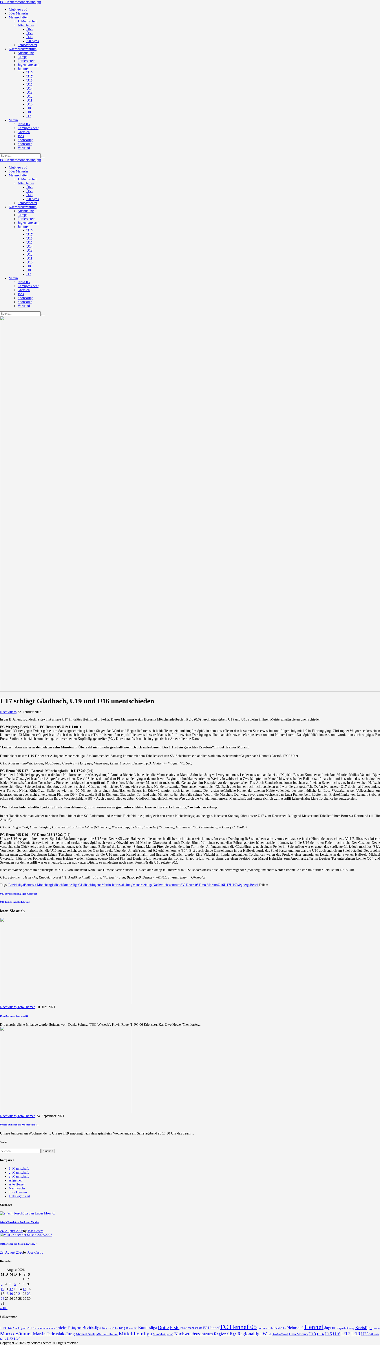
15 (24, 1289)
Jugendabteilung (345, 1328)
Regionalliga (225, 1333)
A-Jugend (20, 1328)
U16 (221, 885)
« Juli (3, 1308)
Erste (174, 1327)
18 (7, 1294)
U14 (320, 1334)
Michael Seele (85, 1334)
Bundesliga (70, 885)
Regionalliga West (255, 1333)
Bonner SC (131, 1328)
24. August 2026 (11, 1231)
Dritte (163, 1327)
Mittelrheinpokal (163, 1334)
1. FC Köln (7, 1328)
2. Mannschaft (19, 1172)
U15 (328, 1334)
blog (122, 1328)
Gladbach (85, 885)
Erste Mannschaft (191, 1328)
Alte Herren (17, 1184)
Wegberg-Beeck (247, 885)
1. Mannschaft (19, 1168)
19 (11, 1294)
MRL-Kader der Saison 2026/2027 (18, 1243)
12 (11, 1289)
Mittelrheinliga (142, 885)
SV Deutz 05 (189, 885)
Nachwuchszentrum (166, 885)
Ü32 (10, 1339)
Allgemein (16, 1180)
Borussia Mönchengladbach (43, 885)
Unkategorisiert (19, 1196)
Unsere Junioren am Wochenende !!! (19, 1124)
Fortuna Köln (266, 1328)
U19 (233, 885)
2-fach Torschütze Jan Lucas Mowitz (19, 1222)
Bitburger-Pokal (110, 1328)
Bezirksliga (16, 885)
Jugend (97, 885)
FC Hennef (211, 1328)
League (376, 1328)
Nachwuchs (8, 712)
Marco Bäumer (16, 1333)
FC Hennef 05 (238, 1326)
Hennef (313, 1326)
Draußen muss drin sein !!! (14, 1016)
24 (2, 1298)
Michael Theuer (107, 1334)
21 (20, 1294)
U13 (312, 1334)
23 (29, 1294)
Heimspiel (295, 1327)
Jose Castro (35, 1231)
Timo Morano (208, 885)
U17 (227, 885)
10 (2, 1289)
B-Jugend (75, 1328)
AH (29, 1328)
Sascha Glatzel (280, 1334)
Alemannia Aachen (44, 1328)
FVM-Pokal (280, 1328)
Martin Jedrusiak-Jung (117, 885)
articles (61, 1328)
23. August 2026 (11, 1252)
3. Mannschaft (19, 1176)
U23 (365, 1333)
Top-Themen (26, 1007)
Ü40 (17, 1339)
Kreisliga (363, 1327)
